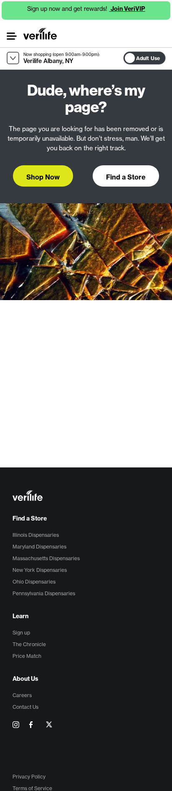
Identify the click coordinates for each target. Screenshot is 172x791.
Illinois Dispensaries (36, 535)
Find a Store (30, 518)
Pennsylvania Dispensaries (44, 593)
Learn (20, 616)
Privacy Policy (29, 776)
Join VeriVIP (127, 9)
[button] (11, 36)
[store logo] (40, 34)
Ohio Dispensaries (34, 582)
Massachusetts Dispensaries (46, 558)
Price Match (27, 656)
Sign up (21, 632)
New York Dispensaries (40, 570)
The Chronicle (29, 644)
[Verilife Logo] (87, 496)
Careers (22, 695)
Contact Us (25, 707)
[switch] (168, 56)
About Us (25, 678)
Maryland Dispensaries (39, 546)
